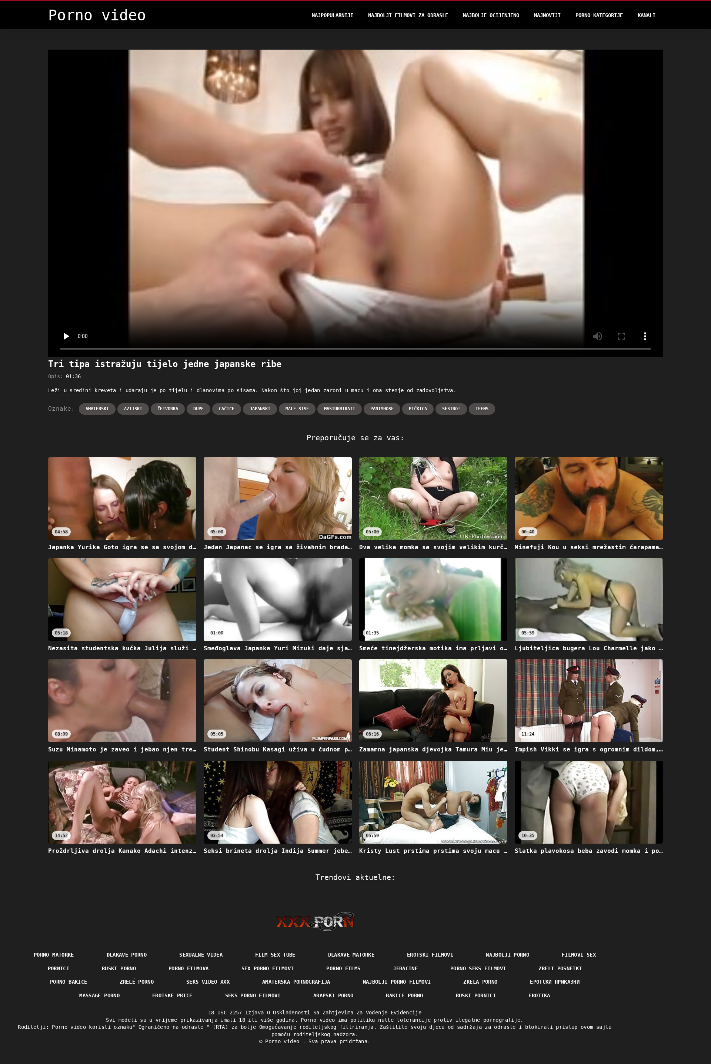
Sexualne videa (201, 955)
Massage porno (99, 995)
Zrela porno (480, 982)
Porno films (343, 968)
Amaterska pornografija (296, 982)
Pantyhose (382, 408)
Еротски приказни (555, 982)
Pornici (58, 968)
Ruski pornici (476, 995)
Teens (481, 408)
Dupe (198, 408)
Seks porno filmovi (253, 995)
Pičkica (418, 408)
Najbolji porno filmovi (397, 982)
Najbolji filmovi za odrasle (408, 15)
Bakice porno (404, 995)
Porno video (283, 1041)
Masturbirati (339, 408)
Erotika (539, 995)
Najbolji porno (507, 955)
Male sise (297, 408)
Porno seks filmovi (478, 968)
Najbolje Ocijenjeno (491, 15)
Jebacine (405, 968)
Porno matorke (54, 955)
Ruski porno (119, 968)
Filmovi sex (579, 955)
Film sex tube (275, 955)
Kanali (646, 15)
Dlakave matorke (351, 955)
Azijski (133, 408)
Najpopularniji (332, 15)
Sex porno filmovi (267, 968)
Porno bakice (68, 982)
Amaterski (97, 408)
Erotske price (172, 995)
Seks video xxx (208, 982)
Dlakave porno (127, 955)
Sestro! (451, 408)
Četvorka (167, 408)
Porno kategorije (599, 15)
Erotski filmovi (430, 955)
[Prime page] (315, 921)
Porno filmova (188, 968)
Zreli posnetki (560, 968)
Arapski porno (333, 995)
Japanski (260, 408)
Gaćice (226, 408)
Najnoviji (547, 15)
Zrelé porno (137, 982)
